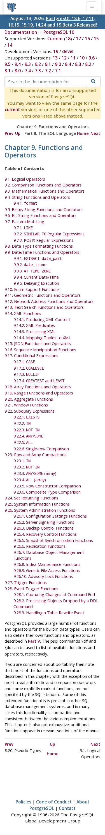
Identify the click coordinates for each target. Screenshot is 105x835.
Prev (9, 133)
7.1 (58, 70)
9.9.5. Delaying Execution (36, 283)
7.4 (28, 70)
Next (95, 133)
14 (9, 45)
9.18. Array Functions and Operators (37, 386)
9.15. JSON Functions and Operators (37, 343)
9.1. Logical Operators (24, 179)
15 (96, 38)
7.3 (38, 70)
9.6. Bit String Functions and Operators (40, 215)
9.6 (91, 58)
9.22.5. (23, 442)
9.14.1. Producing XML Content (41, 319)
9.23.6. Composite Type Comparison (47, 492)
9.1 (48, 64)
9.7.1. (23, 227)
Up (17, 133)
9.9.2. (29, 264)
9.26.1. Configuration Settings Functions (50, 516)
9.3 (28, 64)
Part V (34, 641)
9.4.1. (25, 203)
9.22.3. (26, 429)
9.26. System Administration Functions (39, 510)
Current (55, 38)
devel (67, 51)
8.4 (68, 64)
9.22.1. (26, 417)
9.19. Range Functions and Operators (38, 393)
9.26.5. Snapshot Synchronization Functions (53, 540)
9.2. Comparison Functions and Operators (42, 185)
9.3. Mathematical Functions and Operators (44, 191)
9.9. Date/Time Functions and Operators (41, 252)
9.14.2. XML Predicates (34, 325)
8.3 (78, 64)
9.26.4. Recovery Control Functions (45, 534)
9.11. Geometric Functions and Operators (42, 295)
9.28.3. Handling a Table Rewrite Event (48, 612)
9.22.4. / (28, 436)
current (12, 109)
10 (82, 58)
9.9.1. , (37, 258)
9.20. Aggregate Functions (28, 399)
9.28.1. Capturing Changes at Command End (54, 594)
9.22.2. (22, 423)
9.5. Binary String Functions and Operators (43, 209)
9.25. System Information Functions (37, 504)
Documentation (20, 32)
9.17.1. (24, 361)
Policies (23, 802)
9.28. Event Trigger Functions (31, 588)
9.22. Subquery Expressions (29, 411)
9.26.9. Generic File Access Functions (46, 570)
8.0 (18, 70)
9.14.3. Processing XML (34, 331)
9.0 (58, 64)
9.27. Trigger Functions (25, 582)
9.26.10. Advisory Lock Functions (43, 576)
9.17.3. (26, 374)
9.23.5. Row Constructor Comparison (47, 486)
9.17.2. (28, 368)
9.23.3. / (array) (34, 473)
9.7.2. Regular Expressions (49, 233)
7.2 (48, 70)
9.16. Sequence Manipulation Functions (40, 349)
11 (73, 58)
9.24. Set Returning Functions (31, 498)
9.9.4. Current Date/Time (36, 277)
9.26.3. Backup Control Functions (43, 528)
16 (87, 38)
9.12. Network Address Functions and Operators (49, 301)
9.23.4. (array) (29, 479)
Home (83, 133)
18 (68, 38)
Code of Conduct (54, 802)
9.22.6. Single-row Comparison (41, 448)
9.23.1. (22, 460)
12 (64, 58)
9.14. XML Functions (22, 313)
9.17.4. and (38, 380)
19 (55, 51)
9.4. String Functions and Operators (37, 197)
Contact (67, 808)
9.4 (18, 64)
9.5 (7, 64)
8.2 (88, 64)
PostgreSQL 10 (58, 32)
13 (55, 58)
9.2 (38, 64)
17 (78, 38)
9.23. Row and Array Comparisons (35, 454)
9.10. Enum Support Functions (32, 289)
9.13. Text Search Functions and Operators (44, 307)
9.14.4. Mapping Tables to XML (42, 337)
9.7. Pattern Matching (24, 221)
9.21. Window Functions (26, 405)
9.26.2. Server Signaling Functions (43, 522)
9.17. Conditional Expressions (31, 355)
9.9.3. (32, 271)
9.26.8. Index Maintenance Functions (46, 564)
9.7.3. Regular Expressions (43, 240)
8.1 (7, 70)
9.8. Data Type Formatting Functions (38, 246)
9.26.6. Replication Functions (39, 546)
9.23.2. (26, 467)
